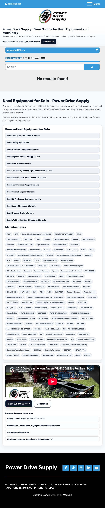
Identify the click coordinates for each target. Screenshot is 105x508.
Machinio (67, 494)
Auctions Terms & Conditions (24, 487)
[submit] (92, 67)
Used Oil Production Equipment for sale (24, 199)
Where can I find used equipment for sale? (26, 419)
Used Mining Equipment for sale (21, 192)
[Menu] (89, 3)
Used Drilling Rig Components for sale (23, 135)
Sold (24, 484)
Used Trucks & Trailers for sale (20, 213)
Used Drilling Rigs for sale (18, 142)
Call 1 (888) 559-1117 (29, 41)
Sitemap (50, 487)
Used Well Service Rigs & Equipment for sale (26, 220)
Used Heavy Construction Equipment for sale (26, 178)
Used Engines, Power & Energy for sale (23, 157)
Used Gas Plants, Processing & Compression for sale (29, 171)
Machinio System (41, 494)
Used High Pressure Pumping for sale (23, 185)
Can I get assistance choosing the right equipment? (30, 439)
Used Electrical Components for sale (23, 149)
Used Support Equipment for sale (21, 206)
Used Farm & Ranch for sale (19, 163)
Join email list (14, 4)
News (32, 484)
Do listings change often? (18, 432)
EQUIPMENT (12, 484)
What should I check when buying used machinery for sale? (33, 425)
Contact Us (48, 41)
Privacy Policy (64, 484)
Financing (81, 484)
